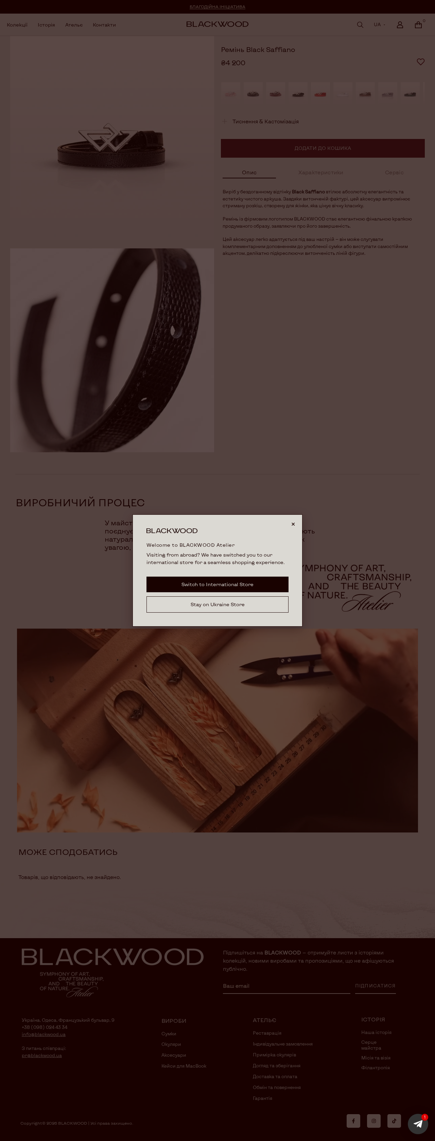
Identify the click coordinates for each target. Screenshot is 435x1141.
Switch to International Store (217, 584)
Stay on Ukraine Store (218, 604)
